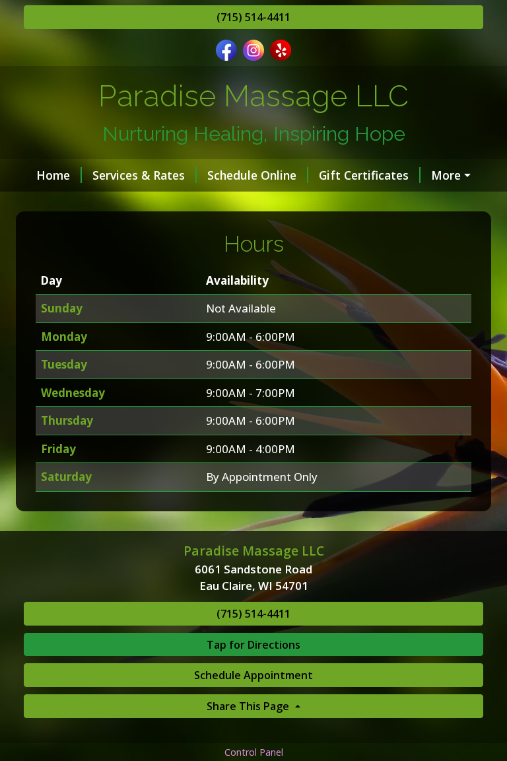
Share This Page (249, 706)
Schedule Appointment (253, 675)
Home (53, 175)
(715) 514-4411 (253, 17)
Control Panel (253, 752)
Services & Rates (138, 175)
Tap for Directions (253, 644)
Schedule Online (251, 175)
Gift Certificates (364, 175)
